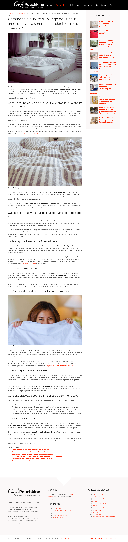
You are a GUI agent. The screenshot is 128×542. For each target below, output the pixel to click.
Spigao (94, 505)
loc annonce (96, 510)
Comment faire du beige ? (101, 499)
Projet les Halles (57, 517)
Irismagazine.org (58, 513)
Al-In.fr (94, 501)
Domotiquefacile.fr (58, 508)
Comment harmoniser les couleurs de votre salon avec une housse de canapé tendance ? (103, 66)
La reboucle (96, 514)
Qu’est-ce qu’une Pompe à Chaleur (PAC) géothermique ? (32, 458)
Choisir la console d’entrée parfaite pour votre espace (106, 24)
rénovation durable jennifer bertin (103, 517)
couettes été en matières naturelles (30, 133)
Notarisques (96, 497)
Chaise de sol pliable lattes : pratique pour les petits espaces (107, 120)
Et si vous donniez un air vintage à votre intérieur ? (30, 452)
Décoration (61, 5)
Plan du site (108, 538)
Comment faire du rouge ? (101, 508)
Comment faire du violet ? (101, 503)
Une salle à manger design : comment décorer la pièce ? (32, 454)
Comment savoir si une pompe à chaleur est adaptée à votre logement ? (38, 456)
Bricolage (74, 5)
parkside (95, 512)
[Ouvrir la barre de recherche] (111, 5)
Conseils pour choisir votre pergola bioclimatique (107, 77)
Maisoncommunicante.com (61, 511)
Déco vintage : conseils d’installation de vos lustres (30, 449)
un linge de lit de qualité (28, 264)
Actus (49, 5)
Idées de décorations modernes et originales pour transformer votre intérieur (103, 88)
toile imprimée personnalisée (102, 494)
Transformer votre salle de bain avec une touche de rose (106, 55)
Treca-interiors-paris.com (60, 515)
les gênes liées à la (60, 366)
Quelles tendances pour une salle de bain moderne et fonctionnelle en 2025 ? (102, 44)
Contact (117, 538)
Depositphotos (64, 538)
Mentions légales (95, 538)
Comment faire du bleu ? (21, 461)
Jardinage (87, 5)
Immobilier (101, 5)
